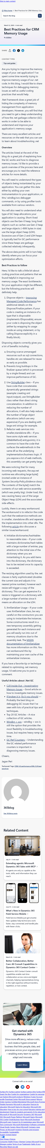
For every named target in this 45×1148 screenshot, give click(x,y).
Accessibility (4, 1132)
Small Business (14, 1119)
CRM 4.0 (18, 766)
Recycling (3, 1147)
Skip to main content (7, 1)
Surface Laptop (14, 1092)
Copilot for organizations (20, 1094)
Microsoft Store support (27, 1099)
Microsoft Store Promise (36, 1102)
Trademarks (26, 1144)
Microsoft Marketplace (21, 1125)
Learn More (22, 1065)
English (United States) (8, 1135)
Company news (34, 1127)
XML (33, 766)
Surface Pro (4, 1092)
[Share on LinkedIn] (22, 50)
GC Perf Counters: (16, 739)
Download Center (11, 1099)
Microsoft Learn (6, 1122)
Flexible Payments (6, 1104)
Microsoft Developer (32, 1119)
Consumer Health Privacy (9, 1142)
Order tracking (5, 1102)
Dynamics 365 (29, 1114)
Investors (18, 1130)
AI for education (39, 1112)
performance (26, 766)
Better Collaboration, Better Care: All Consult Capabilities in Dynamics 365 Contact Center (21, 964)
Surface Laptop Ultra (28, 1092)
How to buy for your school (18, 1109)
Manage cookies (6, 1144)
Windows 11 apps (29, 1097)
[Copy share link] (9, 50)
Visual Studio (5, 1127)
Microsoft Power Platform (12, 1117)
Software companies (37, 1125)
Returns (39, 1099)
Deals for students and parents (21, 1112)
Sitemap (22, 1142)
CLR (36, 766)
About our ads (12, 1147)
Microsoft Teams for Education (19, 1107)
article (15, 526)
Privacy (42, 1142)
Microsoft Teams (29, 1117)
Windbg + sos (14, 721)
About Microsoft (22, 1127)
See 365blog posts (10, 813)
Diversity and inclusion (30, 1130)
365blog (8, 37)
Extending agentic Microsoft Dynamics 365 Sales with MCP (21, 865)
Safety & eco (36, 1144)
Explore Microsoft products (13, 1097)
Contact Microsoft (32, 1142)
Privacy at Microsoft (7, 1130)
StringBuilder (18, 382)
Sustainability (14, 1132)
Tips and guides (9, 63)
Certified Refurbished (19, 1102)
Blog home (8, 11)
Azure (22, 1119)
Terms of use (17, 1144)
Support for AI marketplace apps (24, 1122)
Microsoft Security (16, 1114)
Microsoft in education (21, 1104)
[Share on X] (18, 50)
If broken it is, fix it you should (22, 696)
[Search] (40, 16)
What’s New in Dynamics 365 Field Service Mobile (20, 912)
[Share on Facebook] (14, 50)
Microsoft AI (4, 1114)
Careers (13, 1127)
